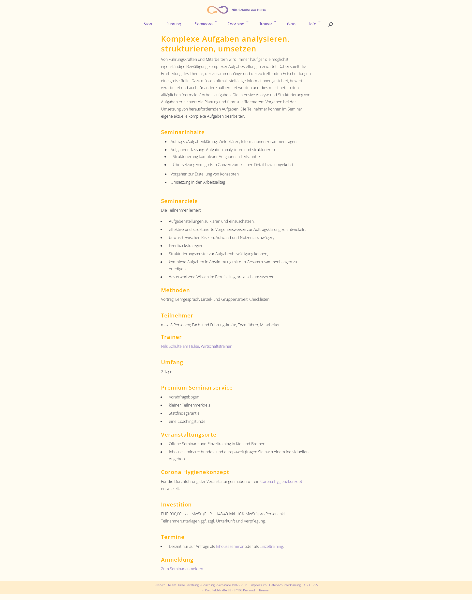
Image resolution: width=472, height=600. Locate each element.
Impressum (258, 585)
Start (148, 23)
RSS (315, 585)
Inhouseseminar (230, 546)
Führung (173, 23)
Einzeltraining (271, 546)
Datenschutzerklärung (285, 585)
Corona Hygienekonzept (281, 481)
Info (312, 23)
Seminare (204, 23)
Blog (291, 23)
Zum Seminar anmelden (182, 568)
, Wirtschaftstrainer (196, 346)
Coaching (236, 23)
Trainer (265, 23)
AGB (307, 585)
